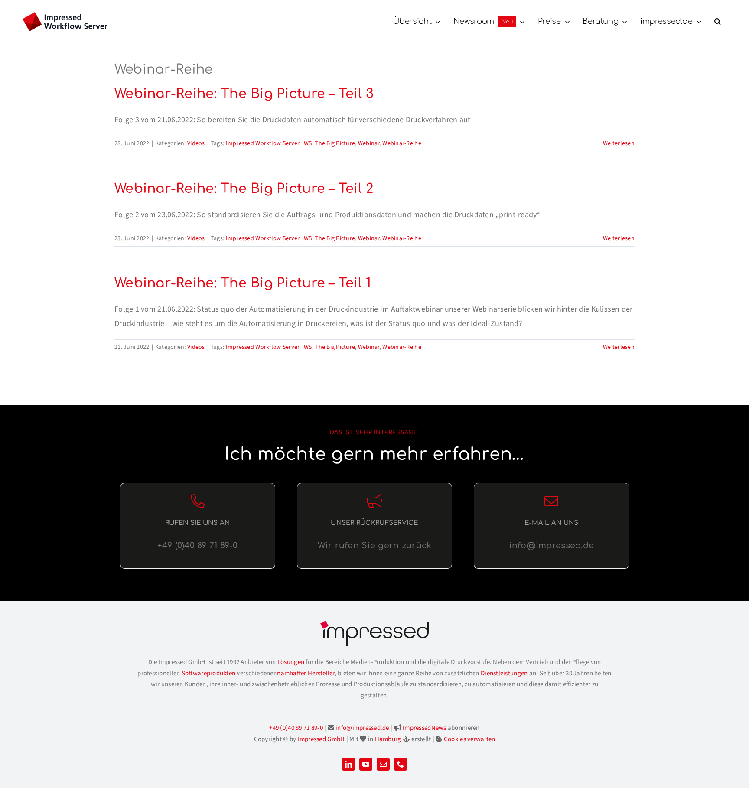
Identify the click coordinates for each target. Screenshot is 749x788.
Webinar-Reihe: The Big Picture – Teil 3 (244, 94)
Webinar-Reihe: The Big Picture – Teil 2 (244, 189)
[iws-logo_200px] (65, 15)
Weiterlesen (619, 143)
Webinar (369, 143)
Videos (196, 143)
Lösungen (290, 662)
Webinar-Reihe (401, 143)
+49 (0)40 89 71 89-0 (295, 728)
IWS (307, 143)
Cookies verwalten (469, 739)
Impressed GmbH (321, 739)
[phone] (400, 764)
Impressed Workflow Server (263, 143)
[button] (717, 21)
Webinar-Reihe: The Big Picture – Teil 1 (242, 283)
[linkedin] (348, 764)
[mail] (383, 764)
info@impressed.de (362, 728)
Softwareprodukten (209, 673)
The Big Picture (335, 143)
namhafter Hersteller (305, 673)
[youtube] (365, 764)
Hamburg (388, 739)
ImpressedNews (424, 728)
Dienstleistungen (504, 673)
